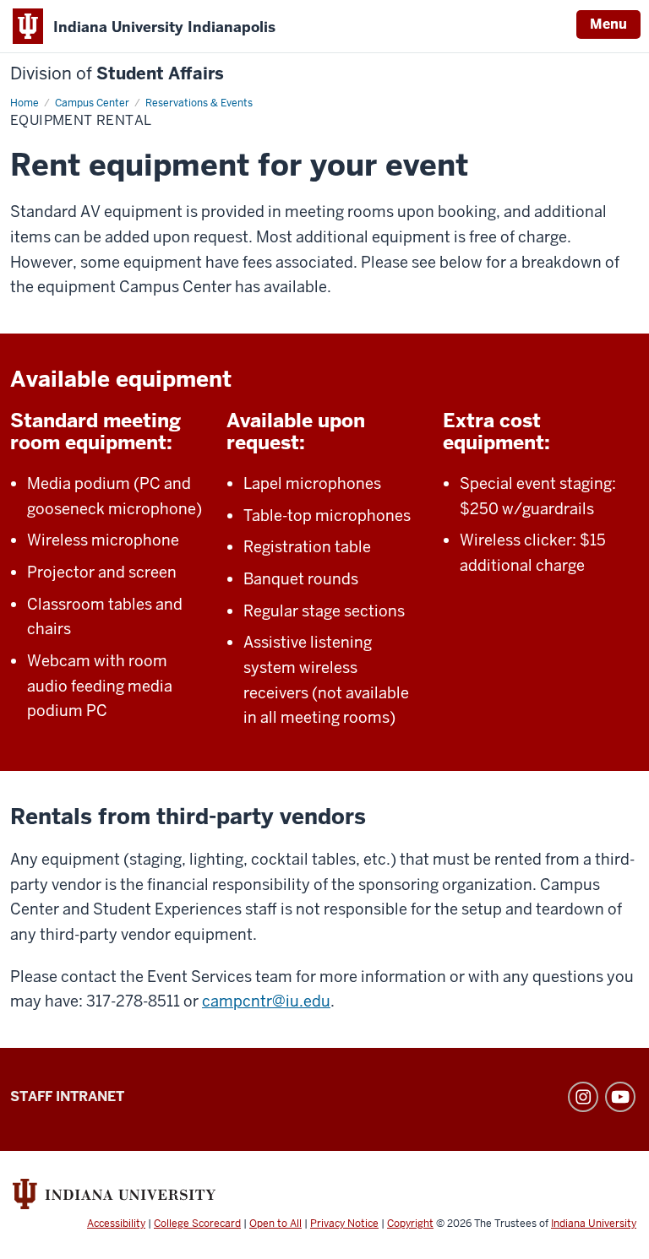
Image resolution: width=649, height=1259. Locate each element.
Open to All (275, 1223)
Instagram (583, 1097)
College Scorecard (197, 1223)
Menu (608, 24)
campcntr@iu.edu (266, 1001)
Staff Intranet (67, 1096)
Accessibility (116, 1223)
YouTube (620, 1097)
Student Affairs (117, 74)
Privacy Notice (344, 1223)
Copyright (410, 1223)
